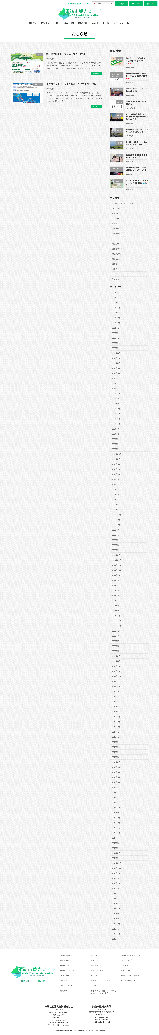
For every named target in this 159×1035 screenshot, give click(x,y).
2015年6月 (116, 929)
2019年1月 (116, 732)
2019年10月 (116, 686)
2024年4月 (116, 424)
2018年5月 (116, 772)
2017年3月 (116, 843)
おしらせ (94, 976)
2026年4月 (116, 313)
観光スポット (96, 955)
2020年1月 (116, 671)
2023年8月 (116, 464)
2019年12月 (116, 676)
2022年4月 (116, 540)
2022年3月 (116, 545)
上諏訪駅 (115, 229)
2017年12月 (116, 797)
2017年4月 (116, 838)
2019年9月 (116, 691)
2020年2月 (116, 666)
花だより (115, 279)
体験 (113, 239)
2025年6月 (116, 363)
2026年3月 (116, 318)
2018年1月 (116, 792)
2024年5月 (116, 419)
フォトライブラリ (128, 960)
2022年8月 (116, 525)
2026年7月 (116, 297)
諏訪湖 (114, 264)
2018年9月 (116, 752)
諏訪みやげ (95, 965)
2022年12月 (116, 505)
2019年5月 (116, 712)
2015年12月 (116, 898)
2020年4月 (116, 656)
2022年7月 (116, 530)
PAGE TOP (153, 1001)
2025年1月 (116, 383)
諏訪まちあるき (66, 986)
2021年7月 (116, 585)
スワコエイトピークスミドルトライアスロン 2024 (71, 84)
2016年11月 (116, 863)
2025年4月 (116, 373)
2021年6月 (116, 590)
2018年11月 (116, 742)
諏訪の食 (63, 991)
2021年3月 (116, 606)
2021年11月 (116, 565)
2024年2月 (116, 434)
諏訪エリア (116, 208)
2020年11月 (116, 626)
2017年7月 (116, 823)
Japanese (100, 3)
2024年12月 (116, 388)
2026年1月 (116, 328)
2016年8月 (116, 878)
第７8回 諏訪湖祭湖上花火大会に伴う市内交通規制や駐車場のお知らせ (137, 116)
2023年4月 (116, 484)
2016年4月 (116, 893)
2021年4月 (116, 600)
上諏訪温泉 (116, 234)
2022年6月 (116, 535)
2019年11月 (116, 681)
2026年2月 (116, 323)
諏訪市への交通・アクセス (131, 955)
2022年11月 (116, 510)
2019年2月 (116, 727)
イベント (115, 274)
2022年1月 (116, 555)
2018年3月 (116, 782)
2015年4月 (116, 939)
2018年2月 (116, 787)
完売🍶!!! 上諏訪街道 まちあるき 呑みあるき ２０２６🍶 (136, 60)
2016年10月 (116, 868)
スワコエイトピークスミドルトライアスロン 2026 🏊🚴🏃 (137, 182)
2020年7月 (116, 641)
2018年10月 (116, 747)
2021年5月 (116, 595)
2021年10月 (116, 570)
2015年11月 (116, 904)
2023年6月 (116, 474)
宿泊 (92, 960)
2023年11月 (116, 449)
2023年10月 (116, 454)
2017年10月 (116, 807)
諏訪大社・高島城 (67, 970)
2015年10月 (116, 908)
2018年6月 (116, 767)
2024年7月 (116, 409)
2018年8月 (116, 757)
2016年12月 (116, 858)
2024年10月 (116, 393)
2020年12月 (116, 621)
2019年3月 (116, 722)
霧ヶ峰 (114, 223)
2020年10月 (116, 631)
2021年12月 (116, 560)
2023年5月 (116, 479)
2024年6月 (116, 414)
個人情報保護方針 (128, 981)
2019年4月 (116, 717)
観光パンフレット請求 (130, 976)
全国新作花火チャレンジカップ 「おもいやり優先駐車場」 (137, 75)
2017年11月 (116, 803)
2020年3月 (116, 661)
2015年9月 (116, 914)
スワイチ (115, 218)
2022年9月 (116, 520)
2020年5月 (116, 651)
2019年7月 (116, 701)
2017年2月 (116, 848)
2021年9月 (116, 575)
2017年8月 (116, 818)
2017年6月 (116, 828)
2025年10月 (116, 343)
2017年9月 (116, 813)
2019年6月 (116, 706)
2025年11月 (116, 338)
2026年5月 (116, 308)
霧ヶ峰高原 (116, 254)
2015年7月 (116, 924)
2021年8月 (116, 580)
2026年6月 (116, 303)
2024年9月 (116, 398)
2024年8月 (116, 404)
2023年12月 (116, 444)
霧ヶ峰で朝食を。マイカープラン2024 (65, 54)
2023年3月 (116, 489)
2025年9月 (116, 348)
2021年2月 (116, 611)
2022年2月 (116, 550)
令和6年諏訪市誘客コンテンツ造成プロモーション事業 (103, 992)
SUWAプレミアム (97, 986)
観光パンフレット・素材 (100, 981)
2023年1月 (116, 499)
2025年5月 (116, 368)
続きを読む (96, 74)
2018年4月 (116, 777)
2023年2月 (116, 494)
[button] (79, 3)
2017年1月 (116, 853)
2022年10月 (116, 515)
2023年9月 (116, 459)
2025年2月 (116, 378)
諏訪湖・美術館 (66, 955)
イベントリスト (97, 970)
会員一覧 (124, 965)
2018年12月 (116, 737)
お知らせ (115, 269)
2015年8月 (116, 919)
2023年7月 (116, 469)
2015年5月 (116, 934)
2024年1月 (116, 439)
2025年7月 (116, 358)
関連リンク (125, 970)
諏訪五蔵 (115, 244)
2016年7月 (116, 883)
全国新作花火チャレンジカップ (124, 203)
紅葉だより (116, 259)
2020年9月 (116, 636)
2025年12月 (116, 333)
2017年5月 (116, 833)
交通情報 (115, 213)
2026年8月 (116, 292)
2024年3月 (116, 429)
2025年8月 (116, 353)
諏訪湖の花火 (117, 249)
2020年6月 (116, 646)
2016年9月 (116, 873)
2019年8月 (116, 696)
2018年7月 (116, 762)
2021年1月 (116, 616)
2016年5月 (116, 888)
